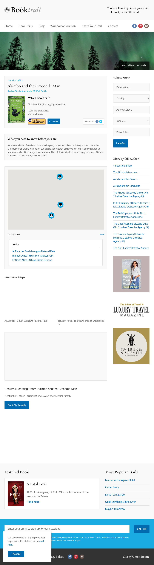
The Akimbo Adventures (125, 172)
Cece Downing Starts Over (120, 501)
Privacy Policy (54, 557)
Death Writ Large (115, 494)
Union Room (140, 557)
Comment (53, 121)
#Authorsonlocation (63, 26)
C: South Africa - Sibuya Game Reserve (32, 260)
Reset (102, 234)
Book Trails (25, 26)
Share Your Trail (92, 26)
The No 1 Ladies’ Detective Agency (131, 248)
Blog (41, 26)
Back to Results (17, 405)
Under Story (112, 487)
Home (8, 26)
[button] (51, 215)
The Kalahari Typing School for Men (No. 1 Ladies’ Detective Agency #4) (129, 238)
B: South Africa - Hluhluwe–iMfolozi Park (32, 255)
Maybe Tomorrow (115, 509)
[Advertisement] (56, 356)
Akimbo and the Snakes (125, 179)
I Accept (16, 553)
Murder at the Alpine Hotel (120, 480)
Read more (33, 501)
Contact (113, 26)
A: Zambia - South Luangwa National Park (33, 251)
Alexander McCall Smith (34, 91)
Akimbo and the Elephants (126, 186)
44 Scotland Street (122, 165)
